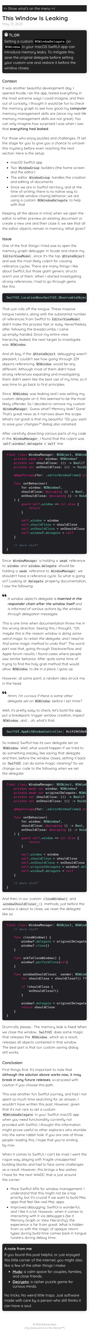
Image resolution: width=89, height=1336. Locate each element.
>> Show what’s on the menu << (29, 8)
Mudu (17, 1271)
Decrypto (21, 1281)
